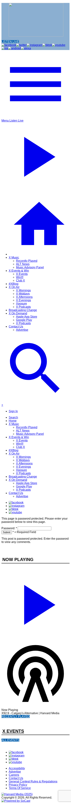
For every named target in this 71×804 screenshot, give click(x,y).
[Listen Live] (35, 603)
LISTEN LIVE (10, 41)
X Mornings (23, 290)
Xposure (21, 303)
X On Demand (18, 313)
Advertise (22, 329)
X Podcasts (23, 306)
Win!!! (19, 277)
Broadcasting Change (23, 310)
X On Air (14, 287)
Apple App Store (26, 316)
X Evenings (23, 300)
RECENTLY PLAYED (15, 716)
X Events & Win (19, 270)
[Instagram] (16, 505)
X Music (14, 257)
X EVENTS (13, 731)
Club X (20, 280)
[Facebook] (16, 502)
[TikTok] (13, 509)
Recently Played (26, 260)
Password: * (9, 528)
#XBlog (13, 283)
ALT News (22, 264)
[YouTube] (15, 512)
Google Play (24, 319)
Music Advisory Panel (30, 267)
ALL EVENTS (10, 740)
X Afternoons (24, 296)
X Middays (23, 293)
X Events (22, 273)
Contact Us (16, 326)
